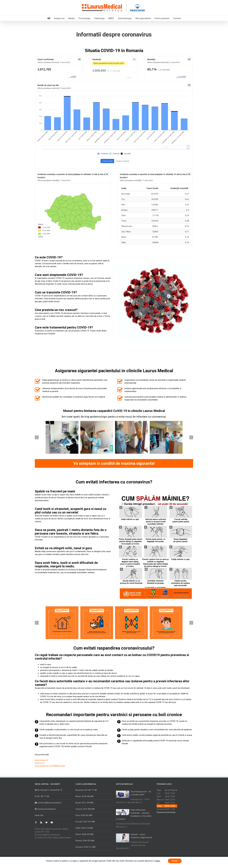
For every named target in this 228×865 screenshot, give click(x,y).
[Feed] (41, 822)
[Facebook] (36, 822)
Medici (71, 18)
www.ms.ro (39, 763)
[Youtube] (52, 822)
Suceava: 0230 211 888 (85, 847)
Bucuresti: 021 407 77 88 (86, 790)
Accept (175, 861)
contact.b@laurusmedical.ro (49, 802)
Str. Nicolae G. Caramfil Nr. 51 (49, 790)
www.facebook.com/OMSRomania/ (50, 766)
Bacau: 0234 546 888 (84, 796)
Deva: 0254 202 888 (83, 815)
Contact (177, 18)
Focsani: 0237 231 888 (85, 821)
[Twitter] (46, 822)
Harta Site (39, 815)
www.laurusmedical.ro (46, 809)
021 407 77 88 (42, 796)
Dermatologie (125, 18)
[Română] (49, 18)
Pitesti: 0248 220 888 (84, 834)
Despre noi (59, 18)
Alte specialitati (143, 18)
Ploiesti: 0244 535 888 (84, 840)
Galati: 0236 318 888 (84, 828)
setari (157, 861)
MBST (111, 18)
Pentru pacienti (162, 18)
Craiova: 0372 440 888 (85, 809)
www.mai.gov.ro (41, 760)
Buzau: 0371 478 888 (84, 802)
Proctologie (84, 18)
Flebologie (99, 18)
